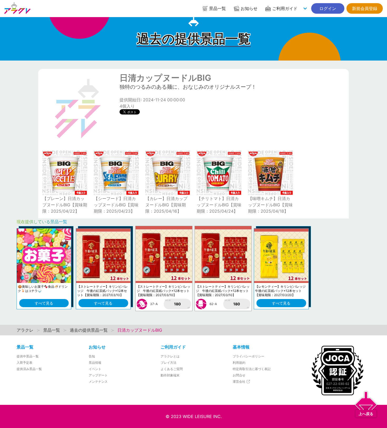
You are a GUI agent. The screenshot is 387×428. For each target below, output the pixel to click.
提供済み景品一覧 (29, 369)
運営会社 (239, 382)
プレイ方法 (168, 363)
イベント (95, 369)
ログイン (328, 8)
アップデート (98, 375)
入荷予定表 (24, 363)
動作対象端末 (170, 375)
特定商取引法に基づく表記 (252, 369)
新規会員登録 (364, 8)
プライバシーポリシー (248, 356)
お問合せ (239, 375)
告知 (92, 356)
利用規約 (239, 363)
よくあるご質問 (172, 369)
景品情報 (95, 363)
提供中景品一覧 (28, 356)
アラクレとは (170, 356)
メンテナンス (98, 382)
